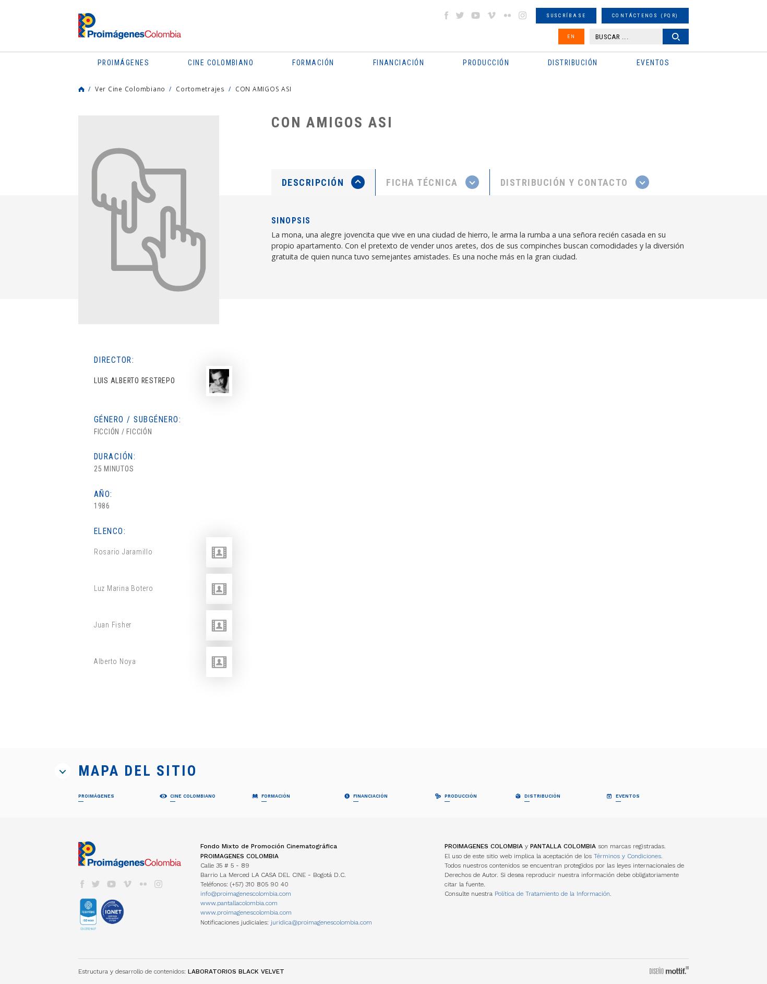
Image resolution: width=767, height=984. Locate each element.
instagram (523, 15)
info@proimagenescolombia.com (245, 893)
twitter (460, 15)
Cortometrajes (200, 89)
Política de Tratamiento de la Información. (553, 893)
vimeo (491, 15)
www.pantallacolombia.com (239, 903)
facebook (446, 15)
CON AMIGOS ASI (263, 89)
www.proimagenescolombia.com (246, 912)
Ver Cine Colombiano (130, 89)
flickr (507, 15)
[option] (148, 219)
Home (81, 89)
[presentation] (323, 182)
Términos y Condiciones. (628, 856)
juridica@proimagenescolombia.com (321, 922)
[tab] (323, 182)
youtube (476, 15)
